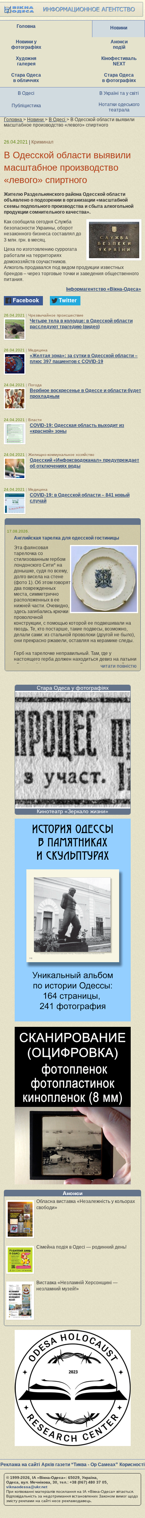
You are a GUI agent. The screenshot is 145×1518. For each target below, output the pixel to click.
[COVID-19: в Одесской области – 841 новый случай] (14, 503)
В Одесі (26, 93)
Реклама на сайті (20, 1464)
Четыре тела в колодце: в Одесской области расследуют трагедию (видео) (81, 323)
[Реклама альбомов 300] (73, 1019)
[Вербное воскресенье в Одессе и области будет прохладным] (14, 398)
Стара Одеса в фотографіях (119, 77)
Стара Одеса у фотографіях (73, 688)
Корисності (132, 1464)
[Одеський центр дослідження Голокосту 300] (73, 1444)
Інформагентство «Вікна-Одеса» (103, 289)
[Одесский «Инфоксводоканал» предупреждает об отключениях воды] (14, 468)
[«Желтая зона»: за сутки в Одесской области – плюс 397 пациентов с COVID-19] (14, 364)
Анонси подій (119, 44)
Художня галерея (26, 61)
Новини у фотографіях (26, 44)
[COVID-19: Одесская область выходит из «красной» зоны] (14, 433)
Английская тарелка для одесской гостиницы (66, 538)
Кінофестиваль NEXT (118, 61)
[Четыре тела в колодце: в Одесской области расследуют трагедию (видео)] (14, 329)
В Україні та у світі (119, 93)
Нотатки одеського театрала (119, 107)
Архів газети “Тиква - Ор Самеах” (79, 1464)
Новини (118, 28)
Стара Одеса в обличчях (26, 77)
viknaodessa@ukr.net (26, 1487)
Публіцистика (26, 105)
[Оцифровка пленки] (73, 1182)
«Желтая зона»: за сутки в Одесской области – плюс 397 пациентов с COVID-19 (84, 358)
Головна (26, 26)
